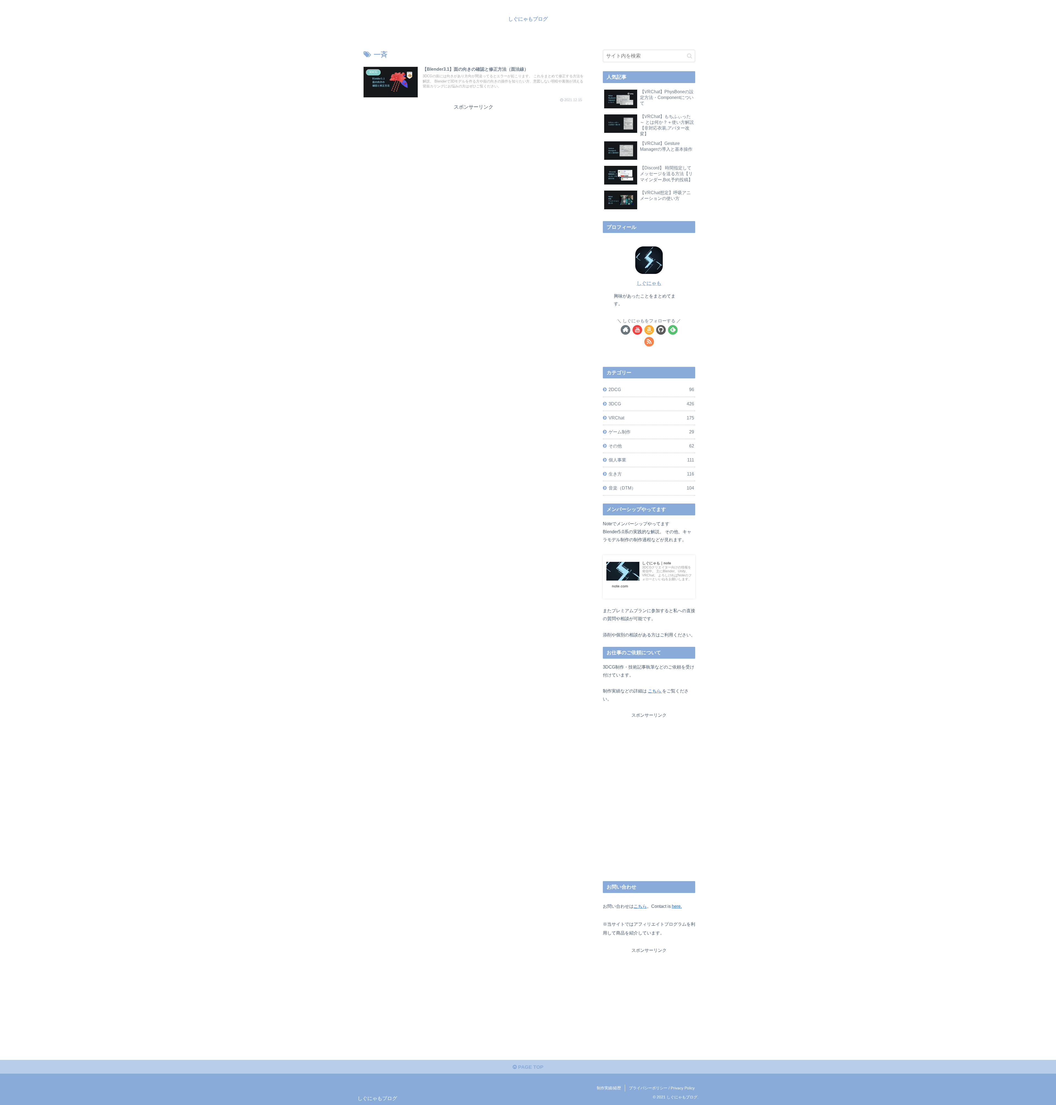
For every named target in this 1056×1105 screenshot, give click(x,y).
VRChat (651, 417)
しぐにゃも (649, 283)
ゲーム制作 (651, 431)
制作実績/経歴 (609, 1088)
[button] (689, 56)
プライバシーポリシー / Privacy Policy (662, 1088)
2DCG (651, 389)
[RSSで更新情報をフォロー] (649, 342)
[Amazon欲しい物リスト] (649, 330)
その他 (651, 445)
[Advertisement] (474, 149)
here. (677, 906)
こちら (655, 690)
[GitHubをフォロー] (661, 330)
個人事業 (651, 459)
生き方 (651, 473)
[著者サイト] (625, 330)
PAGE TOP (530, 1067)
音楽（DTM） (651, 487)
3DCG (651, 403)
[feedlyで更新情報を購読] (673, 330)
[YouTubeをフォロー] (637, 330)
